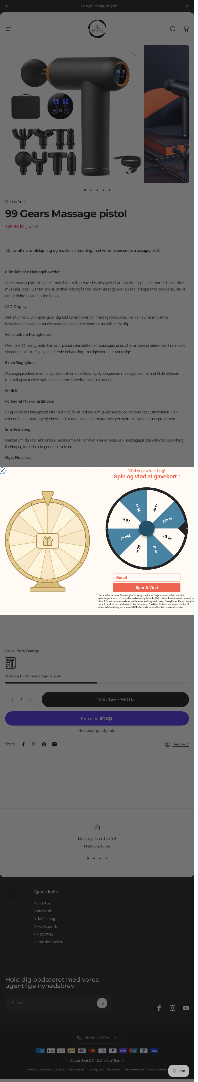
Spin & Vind (146, 587)
